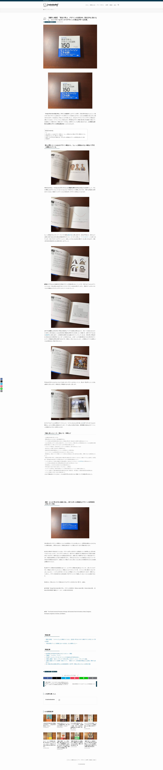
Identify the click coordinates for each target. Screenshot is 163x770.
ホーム (69, 759)
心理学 (87, 759)
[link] (59, 700)
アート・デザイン (48, 671)
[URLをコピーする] (92, 678)
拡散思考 (47, 334)
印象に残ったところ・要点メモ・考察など (54, 135)
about (94, 759)
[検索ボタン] (118, 5)
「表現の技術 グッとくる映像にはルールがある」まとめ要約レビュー (61, 643)
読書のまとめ (54, 671)
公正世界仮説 (81, 461)
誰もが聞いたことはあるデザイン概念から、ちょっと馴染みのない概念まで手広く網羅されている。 (66, 134)
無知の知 (70, 234)
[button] (47, 678)
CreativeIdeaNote (50, 699)
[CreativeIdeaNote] (51, 5)
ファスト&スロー (85, 236)
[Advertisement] (70, 488)
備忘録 (90, 759)
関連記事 (48, 138)
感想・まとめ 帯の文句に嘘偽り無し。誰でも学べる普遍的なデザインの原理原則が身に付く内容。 (65, 137)
